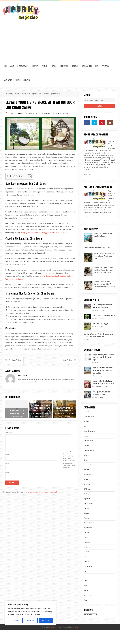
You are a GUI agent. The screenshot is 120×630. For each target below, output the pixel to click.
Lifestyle (35, 66)
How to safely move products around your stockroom (102, 305)
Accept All (45, 620)
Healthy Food (88, 494)
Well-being (105, 66)
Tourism (44, 66)
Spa (85, 571)
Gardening (87, 484)
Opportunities (88, 528)
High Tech (75, 66)
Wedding (86, 590)
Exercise (86, 446)
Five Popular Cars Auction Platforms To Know (101, 393)
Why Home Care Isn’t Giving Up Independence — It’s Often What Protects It (99, 335)
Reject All (30, 620)
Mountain (87, 518)
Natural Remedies (89, 523)
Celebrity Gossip (22, 66)
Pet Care (86, 532)
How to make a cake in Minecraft (103, 315)
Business (87, 412)
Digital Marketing (89, 431)
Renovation (64, 66)
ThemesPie (53, 627)
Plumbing (87, 542)
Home (5, 66)
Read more (87, 174)
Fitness (86, 460)
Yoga (85, 600)
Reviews (86, 552)
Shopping (87, 561)
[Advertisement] (60, 41)
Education (87, 436)
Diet (85, 426)
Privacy (17, 80)
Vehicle (97, 66)
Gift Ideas (87, 489)
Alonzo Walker (17, 113)
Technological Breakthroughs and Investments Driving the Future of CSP (102, 370)
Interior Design (88, 504)
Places (86, 537)
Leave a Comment (61, 113)
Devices (86, 421)
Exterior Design (89, 450)
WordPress (74, 627)
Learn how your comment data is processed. (42, 492)
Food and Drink (89, 465)
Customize (15, 620)
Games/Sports (87, 66)
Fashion (86, 455)
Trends (54, 66)
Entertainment (88, 441)
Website (8, 472)
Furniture (17, 94)
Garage (86, 479)
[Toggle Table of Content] (28, 176)
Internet (86, 508)
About (12, 66)
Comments (9, 433)
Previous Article (15, 360)
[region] (30, 613)
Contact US (26, 80)
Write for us (8, 80)
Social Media (88, 566)
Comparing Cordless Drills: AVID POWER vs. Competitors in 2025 (103, 382)
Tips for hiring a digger (100, 323)
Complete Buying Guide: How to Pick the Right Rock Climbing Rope (103, 357)
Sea (85, 557)
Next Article (67, 360)
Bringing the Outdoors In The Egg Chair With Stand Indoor (43, 232)
